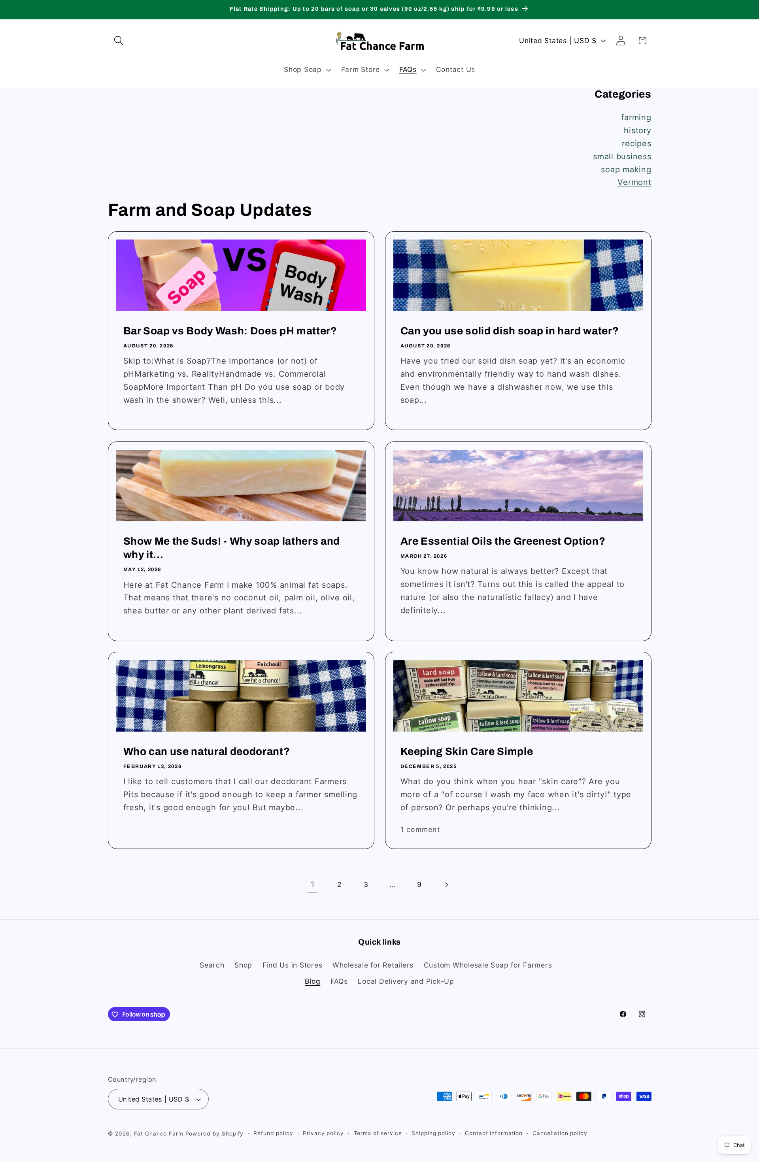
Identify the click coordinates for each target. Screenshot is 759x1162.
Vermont (634, 182)
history (637, 130)
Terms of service (378, 1133)
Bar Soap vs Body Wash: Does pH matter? (230, 331)
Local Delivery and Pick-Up (406, 981)
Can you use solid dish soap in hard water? (509, 331)
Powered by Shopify (214, 1134)
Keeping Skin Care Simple (466, 751)
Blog (312, 981)
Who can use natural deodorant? (206, 751)
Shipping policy (433, 1133)
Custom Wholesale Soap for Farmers (488, 965)
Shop (243, 965)
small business (622, 156)
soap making (626, 169)
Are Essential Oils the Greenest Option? (503, 541)
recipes (636, 143)
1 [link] (313, 884)
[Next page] (446, 885)
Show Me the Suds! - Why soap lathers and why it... (231, 548)
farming (636, 117)
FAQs (339, 981)
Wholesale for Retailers (372, 965)
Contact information (494, 1133)
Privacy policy (323, 1133)
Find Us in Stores (292, 965)
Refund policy (273, 1133)
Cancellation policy (559, 1133)
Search (212, 965)
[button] (119, 40)
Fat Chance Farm (158, 1134)
